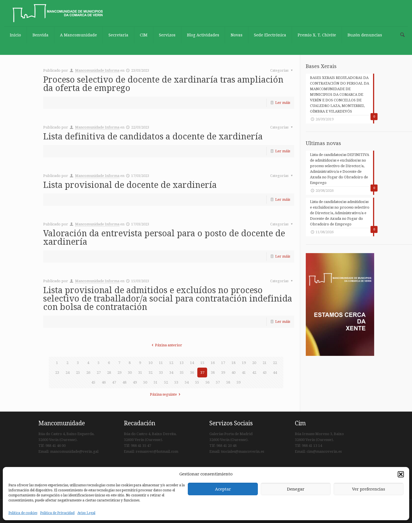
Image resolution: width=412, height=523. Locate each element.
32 (150, 372)
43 (265, 372)
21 (265, 363)
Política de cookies (22, 513)
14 (192, 363)
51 (156, 382)
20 (254, 363)
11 (161, 363)
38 (213, 372)
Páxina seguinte (163, 394)
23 (57, 372)
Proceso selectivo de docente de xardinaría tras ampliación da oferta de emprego (163, 84)
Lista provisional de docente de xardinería (130, 185)
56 (207, 382)
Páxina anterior (168, 345)
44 (275, 372)
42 (254, 372)
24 (68, 372)
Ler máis (282, 103)
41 (244, 372)
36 (192, 372)
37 (202, 372)
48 (124, 382)
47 (114, 382)
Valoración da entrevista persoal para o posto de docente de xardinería (164, 237)
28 (109, 372)
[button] (401, 474)
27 (99, 372)
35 (182, 372)
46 (104, 382)
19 (244, 363)
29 (119, 372)
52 (166, 382)
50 (145, 382)
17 (223, 363)
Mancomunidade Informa (97, 70)
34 (171, 372)
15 (202, 363)
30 (130, 372)
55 (197, 382)
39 (223, 372)
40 (233, 372)
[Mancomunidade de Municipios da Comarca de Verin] (58, 13)
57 (218, 382)
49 (135, 382)
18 (233, 363)
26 (88, 372)
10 (150, 363)
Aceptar (223, 489)
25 (78, 372)
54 (187, 382)
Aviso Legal (86, 513)
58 (228, 382)
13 (182, 363)
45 (93, 382)
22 (275, 363)
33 (161, 372)
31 (140, 372)
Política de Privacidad (57, 513)
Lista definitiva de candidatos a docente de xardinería (153, 136)
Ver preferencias (368, 489)
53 (176, 382)
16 (213, 363)
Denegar (295, 489)
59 (238, 382)
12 (171, 363)
